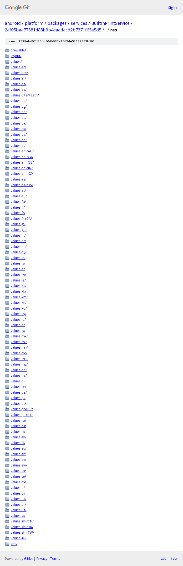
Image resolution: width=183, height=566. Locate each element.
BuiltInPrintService (110, 23)
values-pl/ (18, 398)
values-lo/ (18, 319)
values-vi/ (18, 515)
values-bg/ (19, 106)
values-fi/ (18, 207)
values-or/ (18, 386)
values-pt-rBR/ (22, 409)
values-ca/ (18, 123)
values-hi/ (18, 235)
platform (34, 23)
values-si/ (18, 431)
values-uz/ (18, 510)
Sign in (173, 7)
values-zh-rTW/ (22, 532)
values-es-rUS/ (22, 185)
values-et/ (18, 190)
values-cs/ (18, 128)
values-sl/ (18, 443)
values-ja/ (18, 280)
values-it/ (18, 269)
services (79, 23)
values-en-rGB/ (22, 162)
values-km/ (19, 297)
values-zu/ (18, 538)
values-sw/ (19, 465)
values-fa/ (18, 201)
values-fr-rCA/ (21, 218)
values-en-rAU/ (22, 151)
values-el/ (18, 145)
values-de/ (19, 140)
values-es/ (18, 179)
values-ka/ (18, 285)
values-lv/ (18, 330)
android (13, 23)
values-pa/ (19, 392)
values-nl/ (18, 381)
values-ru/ (18, 426)
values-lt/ (18, 325)
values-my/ (19, 364)
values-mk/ (19, 336)
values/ (16, 61)
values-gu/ (19, 229)
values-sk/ (18, 437)
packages (57, 23)
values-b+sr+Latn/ (25, 95)
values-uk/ (18, 498)
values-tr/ (18, 493)
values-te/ (18, 476)
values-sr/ (18, 454)
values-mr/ (19, 353)
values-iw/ (18, 274)
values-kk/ (18, 291)
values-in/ (18, 257)
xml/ (14, 543)
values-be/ (19, 100)
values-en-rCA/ (22, 157)
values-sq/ (18, 448)
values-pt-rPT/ (22, 414)
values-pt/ (18, 403)
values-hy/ (18, 252)
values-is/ (18, 263)
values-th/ (18, 482)
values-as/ (18, 84)
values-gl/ (18, 224)
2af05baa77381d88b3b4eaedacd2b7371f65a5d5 (53, 30)
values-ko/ (19, 308)
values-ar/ (18, 78)
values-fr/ (18, 212)
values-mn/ (19, 347)
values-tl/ (18, 487)
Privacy (41, 558)
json (174, 558)
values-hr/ (18, 241)
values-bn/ (19, 112)
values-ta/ (18, 470)
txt (163, 558)
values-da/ (19, 134)
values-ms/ (19, 358)
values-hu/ (19, 246)
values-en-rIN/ (22, 168)
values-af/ (18, 67)
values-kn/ (18, 302)
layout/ (16, 56)
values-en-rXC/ (22, 173)
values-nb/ (19, 370)
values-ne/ (19, 375)
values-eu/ (19, 196)
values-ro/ (18, 420)
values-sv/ (18, 459)
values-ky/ (18, 313)
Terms (55, 558)
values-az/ (18, 89)
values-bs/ (18, 117)
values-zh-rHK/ (22, 527)
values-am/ (19, 72)
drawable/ (18, 50)
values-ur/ (18, 504)
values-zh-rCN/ (22, 521)
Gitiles (28, 558)
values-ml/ (19, 342)
